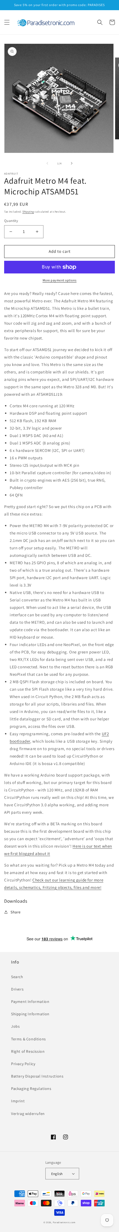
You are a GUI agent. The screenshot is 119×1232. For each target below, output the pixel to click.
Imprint (18, 1100)
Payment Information (30, 1001)
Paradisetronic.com (64, 1222)
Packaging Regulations (31, 1088)
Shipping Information (30, 1013)
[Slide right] (72, 163)
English (57, 1173)
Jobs (15, 1026)
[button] (7, 22)
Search (17, 976)
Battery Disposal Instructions (37, 1076)
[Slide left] (47, 163)
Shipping (28, 211)
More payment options (60, 280)
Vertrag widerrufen (28, 1113)
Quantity (11, 220)
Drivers (17, 989)
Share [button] (16, 912)
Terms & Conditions (28, 1038)
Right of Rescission (28, 1051)
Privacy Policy (23, 1063)
